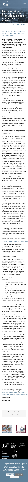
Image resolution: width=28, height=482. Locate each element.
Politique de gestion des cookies (15, 458)
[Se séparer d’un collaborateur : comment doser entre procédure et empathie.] (21, 428)
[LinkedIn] (16, 451)
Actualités (11, 404)
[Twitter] (14, 451)
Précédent (17, 24)
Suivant (23, 24)
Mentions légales (14, 455)
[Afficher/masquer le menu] (24, 4)
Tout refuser (19, 474)
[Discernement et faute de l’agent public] (7, 428)
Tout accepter (10, 474)
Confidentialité (14, 456)
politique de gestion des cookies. (24, 466)
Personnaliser (14, 477)
